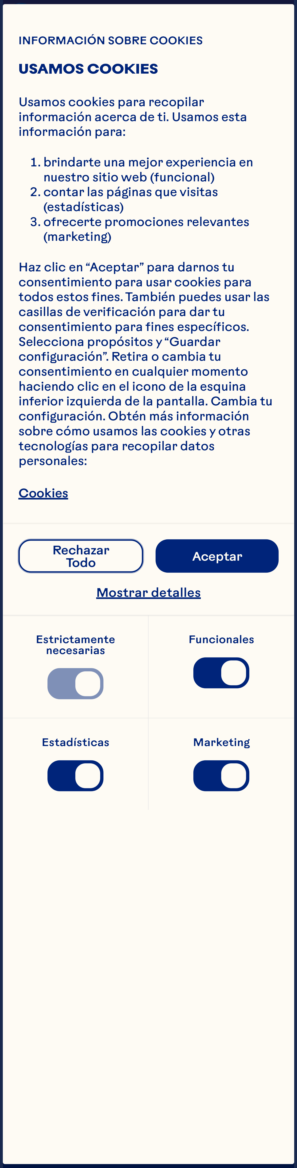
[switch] (75, 683)
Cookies (43, 493)
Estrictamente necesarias (77, 645)
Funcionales (221, 639)
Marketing (221, 742)
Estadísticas (76, 742)
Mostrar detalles (148, 592)
